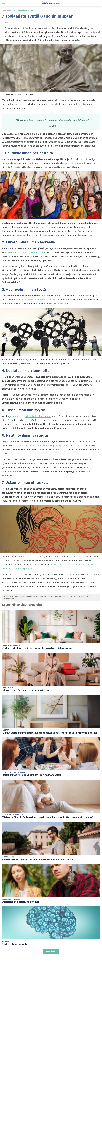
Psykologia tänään (11, 645)
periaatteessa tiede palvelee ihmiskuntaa (30, 416)
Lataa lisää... (51, 951)
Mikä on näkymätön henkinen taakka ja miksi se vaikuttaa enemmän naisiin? (47, 817)
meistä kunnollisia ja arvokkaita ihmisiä (35, 299)
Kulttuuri (6, 730)
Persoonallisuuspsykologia (15, 815)
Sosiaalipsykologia (11, 899)
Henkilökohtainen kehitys (23, 10)
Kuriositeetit (8, 857)
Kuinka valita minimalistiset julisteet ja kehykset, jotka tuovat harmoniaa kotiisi (49, 732)
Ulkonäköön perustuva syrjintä (20, 901)
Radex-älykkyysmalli (14, 944)
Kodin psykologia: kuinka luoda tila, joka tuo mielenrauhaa (37, 648)
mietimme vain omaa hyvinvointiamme (25, 252)
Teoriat (5, 941)
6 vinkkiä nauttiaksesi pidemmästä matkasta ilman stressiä (37, 859)
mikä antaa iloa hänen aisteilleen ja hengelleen (43, 445)
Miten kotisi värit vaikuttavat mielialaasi (26, 690)
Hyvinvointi (6, 10)
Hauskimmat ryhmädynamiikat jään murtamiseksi (31, 774)
